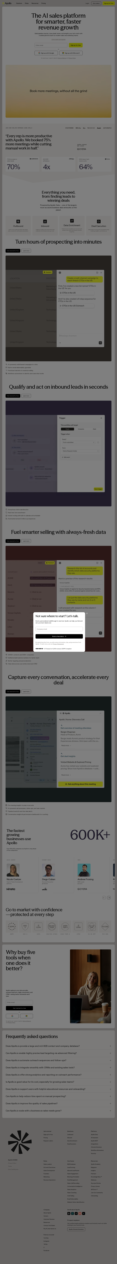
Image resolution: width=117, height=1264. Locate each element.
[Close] (87, 613)
